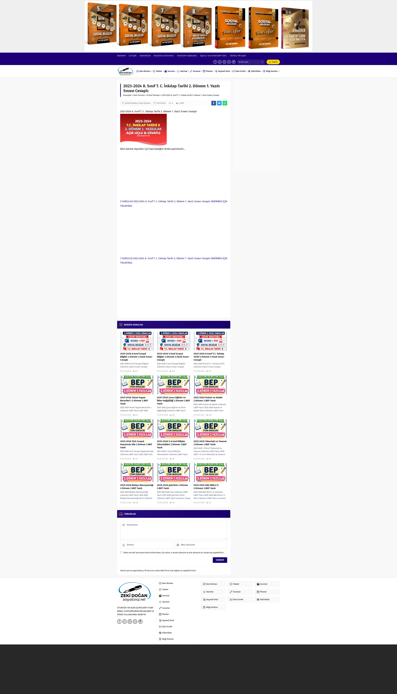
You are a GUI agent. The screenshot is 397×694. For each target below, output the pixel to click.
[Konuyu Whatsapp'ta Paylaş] (225, 103)
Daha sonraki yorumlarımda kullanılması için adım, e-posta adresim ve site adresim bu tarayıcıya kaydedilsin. (173, 552)
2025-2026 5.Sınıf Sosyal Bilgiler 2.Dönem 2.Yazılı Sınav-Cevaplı (173, 356)
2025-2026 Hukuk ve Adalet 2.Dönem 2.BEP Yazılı (208, 399)
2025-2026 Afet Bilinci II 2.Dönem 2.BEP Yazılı (206, 487)
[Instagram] (224, 62)
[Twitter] (220, 62)
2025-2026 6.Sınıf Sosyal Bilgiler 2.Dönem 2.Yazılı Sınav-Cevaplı (136, 356)
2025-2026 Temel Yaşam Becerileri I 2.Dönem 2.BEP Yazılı (134, 400)
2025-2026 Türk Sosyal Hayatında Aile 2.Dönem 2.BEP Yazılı (136, 444)
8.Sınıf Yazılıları (153, 95)
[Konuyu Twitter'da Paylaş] (219, 103)
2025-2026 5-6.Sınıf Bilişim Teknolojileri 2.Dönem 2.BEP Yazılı (172, 444)
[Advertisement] (173, 174)
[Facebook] (215, 62)
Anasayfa (127, 95)
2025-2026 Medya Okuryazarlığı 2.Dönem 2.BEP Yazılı (136, 487)
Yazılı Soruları (139, 95)
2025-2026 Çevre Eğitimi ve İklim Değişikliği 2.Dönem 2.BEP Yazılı (173, 400)
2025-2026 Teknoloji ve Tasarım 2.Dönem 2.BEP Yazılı (210, 443)
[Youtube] (229, 62)
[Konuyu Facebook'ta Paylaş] (213, 103)
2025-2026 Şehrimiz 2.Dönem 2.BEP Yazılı (172, 487)
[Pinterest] (234, 62)
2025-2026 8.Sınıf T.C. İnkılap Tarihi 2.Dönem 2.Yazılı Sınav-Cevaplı (209, 356)
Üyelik (275, 62)
